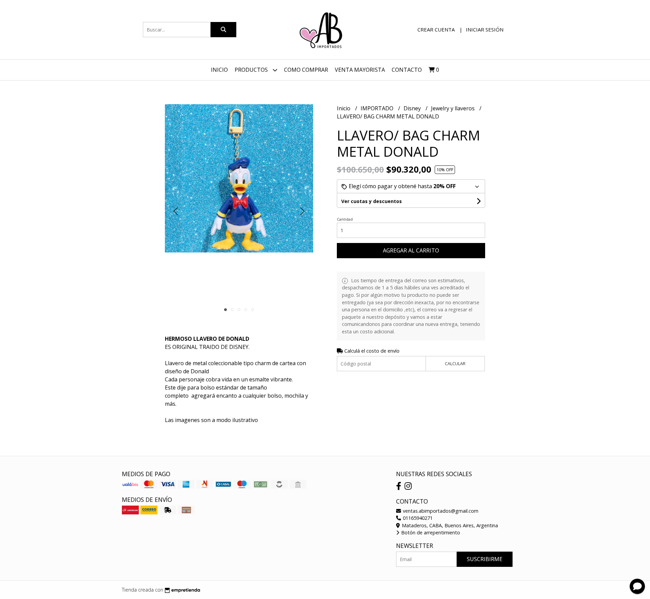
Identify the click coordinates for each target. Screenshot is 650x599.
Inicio (219, 69)
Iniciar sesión (484, 29)
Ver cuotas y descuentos (371, 201)
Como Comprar (306, 69)
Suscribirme (484, 559)
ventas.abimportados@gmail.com (440, 511)
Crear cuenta (436, 29)
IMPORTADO (378, 108)
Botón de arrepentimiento (430, 532)
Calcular (455, 363)
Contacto (407, 69)
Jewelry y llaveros (453, 108)
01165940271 (417, 518)
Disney (413, 108)
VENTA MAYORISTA (360, 69)
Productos (252, 69)
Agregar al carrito (411, 250)
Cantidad (345, 219)
